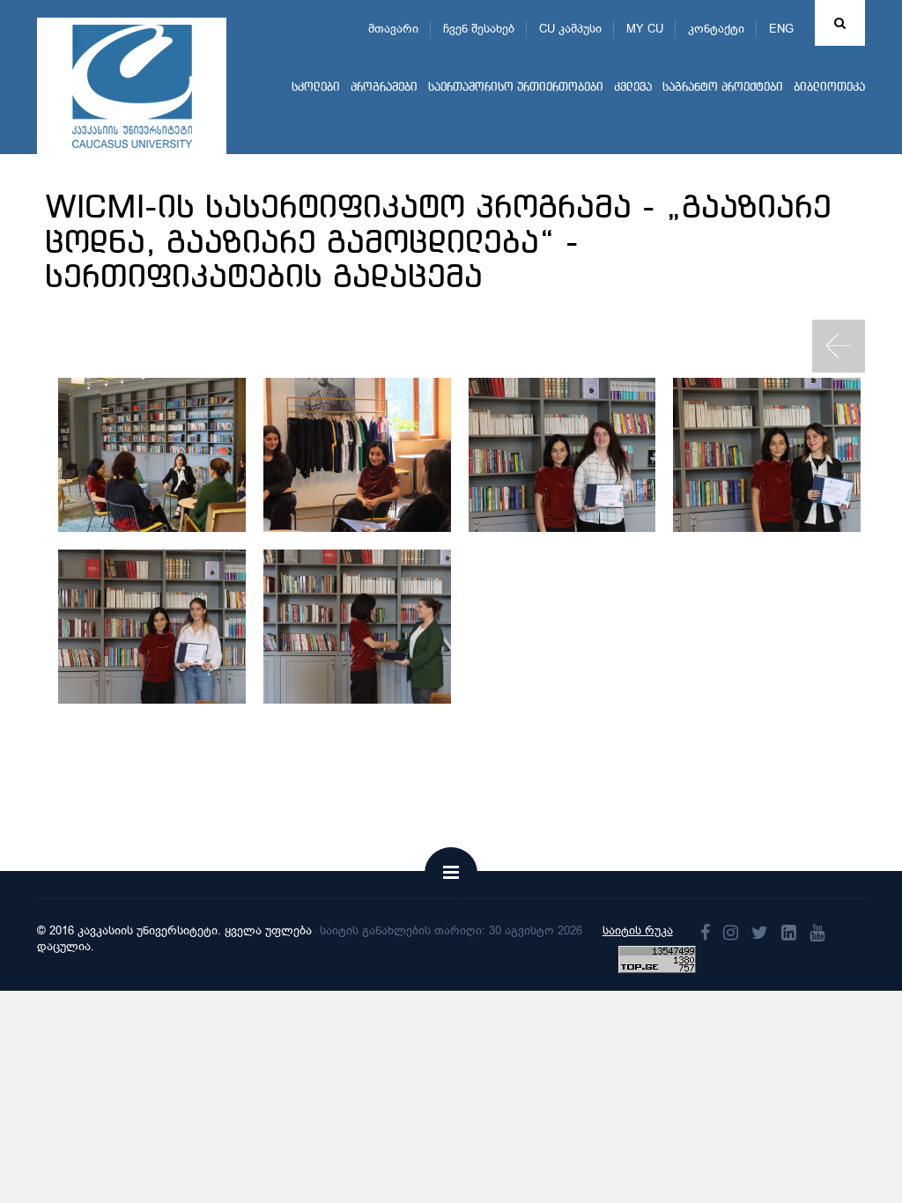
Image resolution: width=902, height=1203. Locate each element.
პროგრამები (384, 87)
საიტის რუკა (638, 930)
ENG (781, 28)
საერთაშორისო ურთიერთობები (515, 87)
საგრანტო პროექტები (722, 87)
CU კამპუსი (570, 28)
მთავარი (393, 28)
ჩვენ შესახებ (478, 28)
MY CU (644, 28)
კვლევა (633, 87)
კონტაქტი (716, 28)
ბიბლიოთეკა (829, 87)
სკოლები (316, 87)
